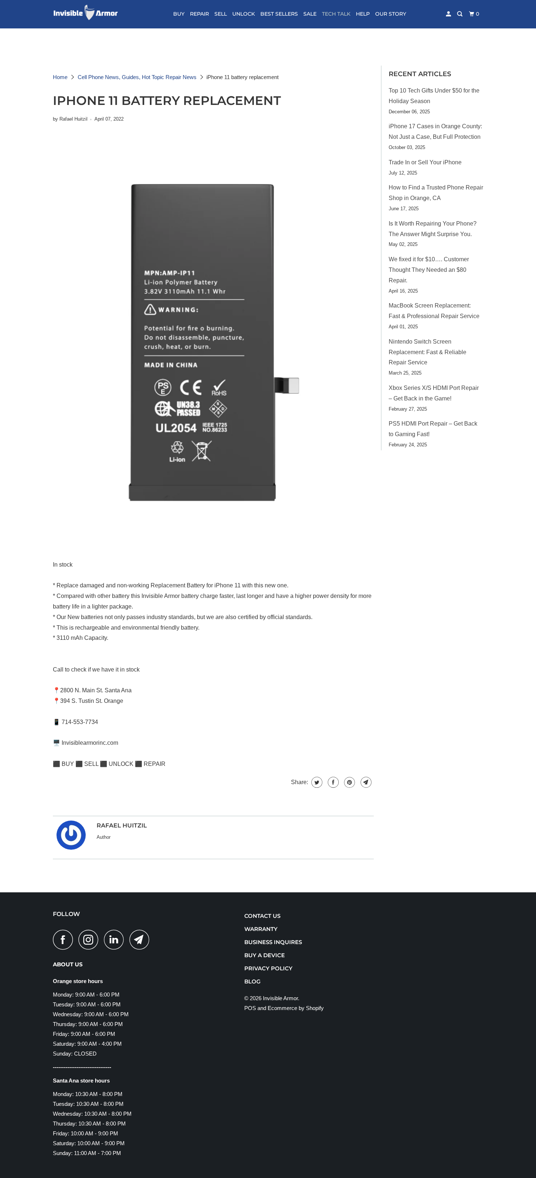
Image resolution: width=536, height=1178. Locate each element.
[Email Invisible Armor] (141, 940)
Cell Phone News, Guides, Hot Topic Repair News (137, 77)
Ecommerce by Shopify (296, 1008)
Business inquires (273, 942)
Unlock (243, 14)
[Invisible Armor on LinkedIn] (116, 940)
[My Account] (449, 14)
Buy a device (264, 955)
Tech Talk (336, 14)
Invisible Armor (280, 998)
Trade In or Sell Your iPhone (425, 162)
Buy (179, 14)
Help (363, 14)
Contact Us (262, 915)
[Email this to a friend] (365, 782)
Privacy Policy (268, 968)
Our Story (390, 14)
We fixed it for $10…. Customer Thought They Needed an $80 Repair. (429, 269)
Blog (252, 981)
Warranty (260, 928)
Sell (220, 14)
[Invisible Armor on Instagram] (90, 940)
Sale (309, 14)
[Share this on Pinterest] (348, 782)
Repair (199, 14)
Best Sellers (279, 14)
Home (60, 77)
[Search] (460, 14)
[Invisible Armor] (90, 14)
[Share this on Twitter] (316, 782)
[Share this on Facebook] (332, 782)
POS (250, 1008)
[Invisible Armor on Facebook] (65, 940)
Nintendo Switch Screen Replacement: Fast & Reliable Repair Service (427, 352)
